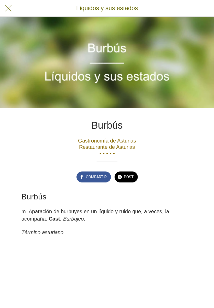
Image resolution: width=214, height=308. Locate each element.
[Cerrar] (8, 8)
